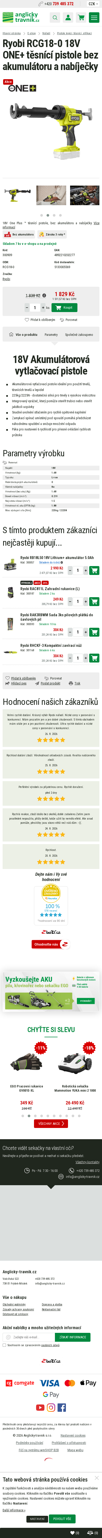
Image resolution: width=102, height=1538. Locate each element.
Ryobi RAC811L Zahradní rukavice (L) (50, 589)
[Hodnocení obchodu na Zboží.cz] (51, 944)
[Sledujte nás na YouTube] (40, 1411)
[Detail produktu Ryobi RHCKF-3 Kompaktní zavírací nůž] (10, 652)
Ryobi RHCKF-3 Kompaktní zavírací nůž (51, 645)
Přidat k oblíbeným (43, 320)
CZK (92, 4)
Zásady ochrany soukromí (18, 1309)
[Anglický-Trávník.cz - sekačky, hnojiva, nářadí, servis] (21, 21)
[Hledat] (55, 17)
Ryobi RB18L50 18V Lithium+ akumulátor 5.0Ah (57, 558)
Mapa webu (75, 1450)
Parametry (51, 335)
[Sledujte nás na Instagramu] (51, 1411)
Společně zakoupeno (79, 335)
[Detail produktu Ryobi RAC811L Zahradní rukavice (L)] (10, 593)
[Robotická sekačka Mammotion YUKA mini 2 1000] (75, 1062)
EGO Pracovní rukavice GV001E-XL (26, 1088)
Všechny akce (49, 1124)
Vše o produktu (26, 335)
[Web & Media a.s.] (48, 1460)
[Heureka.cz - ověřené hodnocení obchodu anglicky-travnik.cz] (51, 905)
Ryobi (6, 279)
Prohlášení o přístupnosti (69, 1443)
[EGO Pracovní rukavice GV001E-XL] (26, 1062)
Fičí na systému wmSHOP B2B (39, 1450)
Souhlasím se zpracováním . (34, 1345)
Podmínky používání (29, 1443)
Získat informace (72, 1337)
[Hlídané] (90, 1533)
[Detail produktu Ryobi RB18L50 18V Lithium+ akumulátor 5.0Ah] (10, 564)
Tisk (77, 683)
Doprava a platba (52, 1304)
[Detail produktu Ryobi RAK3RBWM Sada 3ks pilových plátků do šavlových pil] (10, 624)
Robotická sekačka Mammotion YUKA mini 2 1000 (75, 1088)
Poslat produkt (50, 683)
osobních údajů (50, 1345)
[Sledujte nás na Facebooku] (62, 1411)
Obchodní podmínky (14, 1304)
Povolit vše (62, 1519)
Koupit (68, 307)
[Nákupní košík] (81, 17)
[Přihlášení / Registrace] (68, 17)
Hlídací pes (18, 683)
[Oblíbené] (73, 1533)
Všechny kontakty (87, 1162)
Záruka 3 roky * (55, 235)
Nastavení (37, 1519)
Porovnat (71, 320)
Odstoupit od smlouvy (15, 1314)
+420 (58, 4)
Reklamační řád (51, 1309)
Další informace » (14, 1510)
